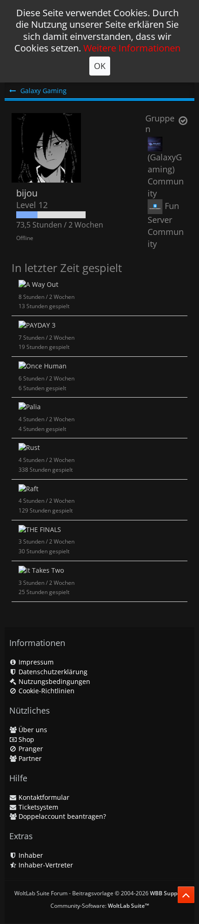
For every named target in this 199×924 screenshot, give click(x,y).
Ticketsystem (37, 807)
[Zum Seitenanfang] (186, 894)
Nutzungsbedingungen (53, 681)
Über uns (32, 729)
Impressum (35, 662)
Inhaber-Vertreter (45, 865)
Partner (29, 758)
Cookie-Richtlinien (46, 690)
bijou (26, 193)
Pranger (30, 748)
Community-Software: (99, 906)
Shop (25, 739)
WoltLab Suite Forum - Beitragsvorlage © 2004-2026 (99, 893)
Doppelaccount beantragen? (61, 816)
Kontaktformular (43, 797)
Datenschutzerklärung (52, 671)
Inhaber (30, 855)
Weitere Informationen (131, 48)
